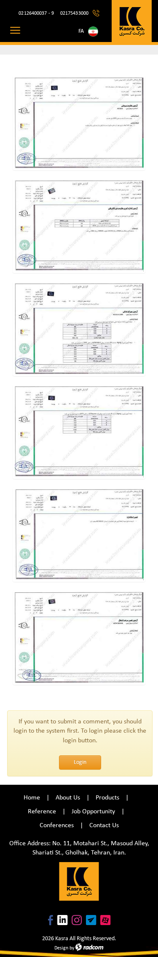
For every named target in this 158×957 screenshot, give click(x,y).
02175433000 (74, 13)
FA (81, 31)
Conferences (57, 825)
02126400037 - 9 (36, 13)
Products (107, 797)
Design (61, 948)
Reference (42, 811)
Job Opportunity (93, 811)
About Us (68, 797)
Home (32, 797)
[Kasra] (132, 21)
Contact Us (104, 825)
